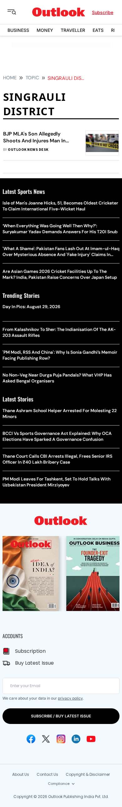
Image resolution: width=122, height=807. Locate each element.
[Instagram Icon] (61, 739)
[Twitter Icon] (46, 739)
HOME (10, 78)
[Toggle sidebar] (17, 12)
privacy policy (70, 698)
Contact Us (47, 774)
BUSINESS (18, 30)
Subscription (30, 651)
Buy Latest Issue (34, 663)
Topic (32, 78)
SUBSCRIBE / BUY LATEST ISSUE (61, 716)
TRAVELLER (73, 30)
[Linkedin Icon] (76, 739)
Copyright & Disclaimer (88, 774)
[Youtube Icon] (91, 739)
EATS (98, 30)
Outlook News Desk (28, 149)
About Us (20, 774)
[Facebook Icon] (31, 739)
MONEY (45, 30)
